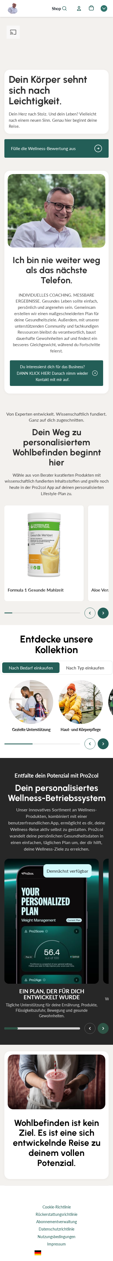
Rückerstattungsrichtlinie (56, 1214)
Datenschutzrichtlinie (56, 1229)
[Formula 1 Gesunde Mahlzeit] (44, 545)
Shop (56, 9)
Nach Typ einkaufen (85, 667)
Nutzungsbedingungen (56, 1236)
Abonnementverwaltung (56, 1221)
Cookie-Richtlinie (57, 1207)
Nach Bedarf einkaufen (31, 667)
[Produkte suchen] (64, 8)
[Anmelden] (78, 8)
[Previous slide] (89, 613)
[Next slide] (103, 613)
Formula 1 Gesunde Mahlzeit (36, 589)
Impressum (56, 1244)
